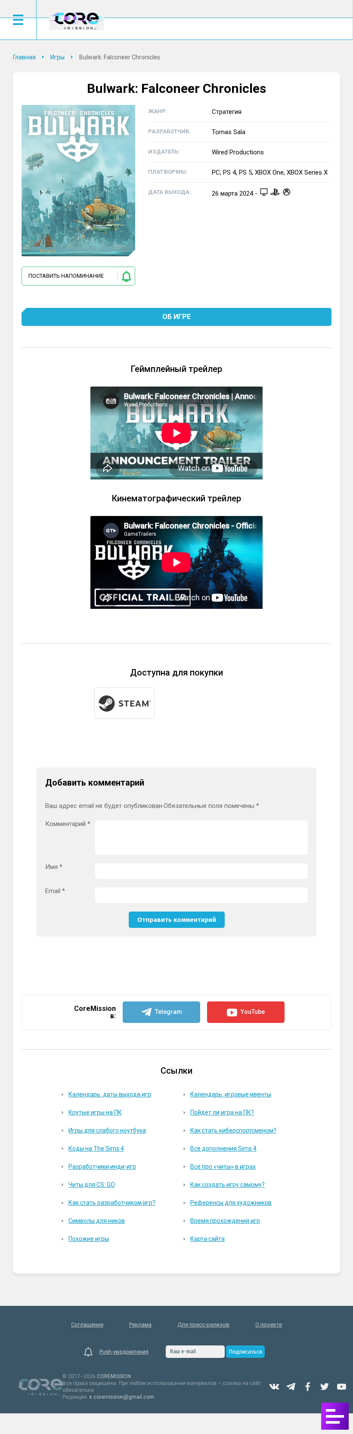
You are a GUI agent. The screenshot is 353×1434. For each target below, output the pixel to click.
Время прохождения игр (225, 1220)
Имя (53, 867)
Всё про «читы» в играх (223, 1166)
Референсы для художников (231, 1202)
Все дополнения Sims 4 (223, 1148)
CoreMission (76, 21)
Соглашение (87, 1324)
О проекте (268, 1324)
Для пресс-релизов (203, 1324)
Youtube (341, 1387)
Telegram (291, 1387)
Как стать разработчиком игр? (111, 1202)
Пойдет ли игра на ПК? (222, 1112)
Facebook (308, 1387)
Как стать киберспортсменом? (233, 1130)
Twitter (324, 1387)
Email (55, 891)
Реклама (140, 1324)
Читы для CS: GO (91, 1184)
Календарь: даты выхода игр (109, 1094)
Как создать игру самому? (227, 1184)
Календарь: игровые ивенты (230, 1094)
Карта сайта (207, 1238)
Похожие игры (88, 1238)
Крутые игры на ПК (95, 1112)
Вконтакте (274, 1387)
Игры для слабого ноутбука (107, 1130)
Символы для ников (96, 1220)
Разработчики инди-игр (102, 1166)
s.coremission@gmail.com (121, 1397)
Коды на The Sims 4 (96, 1148)
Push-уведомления (124, 1351)
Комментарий (67, 824)
